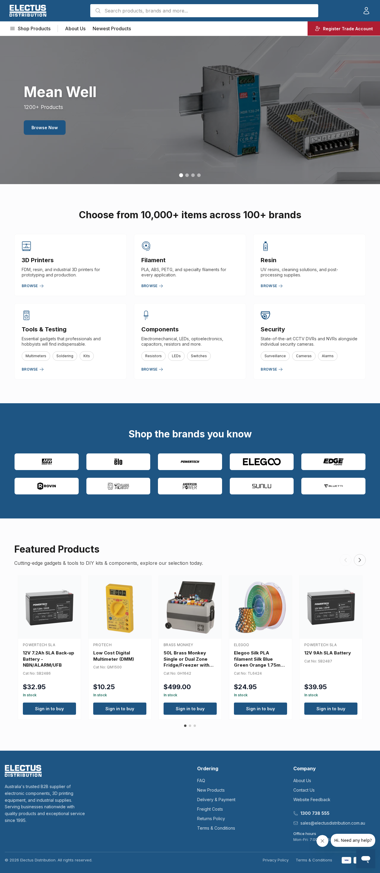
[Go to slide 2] (187, 175)
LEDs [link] (176, 356)
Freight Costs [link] (210, 809)
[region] (190, 110)
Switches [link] (199, 356)
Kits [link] (86, 356)
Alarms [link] (328, 356)
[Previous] (346, 560)
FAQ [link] (201, 780)
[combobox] (204, 10)
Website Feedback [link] (311, 799)
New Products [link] (211, 790)
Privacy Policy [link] (276, 860)
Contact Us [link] (304, 790)
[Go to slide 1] (181, 175)
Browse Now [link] (44, 127)
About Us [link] (75, 28)
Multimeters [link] (36, 356)
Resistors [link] (153, 356)
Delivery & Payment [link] (216, 799)
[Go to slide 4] (199, 175)
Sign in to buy (49, 708)
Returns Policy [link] (211, 818)
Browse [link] (30, 286)
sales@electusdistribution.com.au (332, 822)
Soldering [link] (64, 356)
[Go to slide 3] (193, 175)
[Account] (366, 11)
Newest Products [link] (112, 28)
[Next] (360, 560)
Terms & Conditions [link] (216, 828)
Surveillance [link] (275, 356)
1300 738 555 (315, 813)
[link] (28, 11)
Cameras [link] (304, 356)
